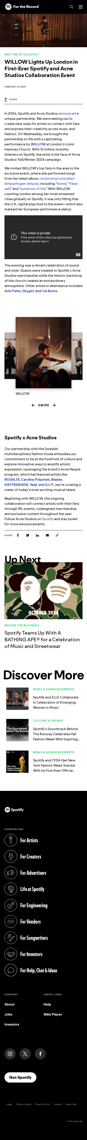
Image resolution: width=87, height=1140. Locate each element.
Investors (11, 1024)
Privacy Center (23, 1104)
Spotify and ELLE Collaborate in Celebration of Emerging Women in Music (56, 702)
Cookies (57, 1104)
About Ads (71, 1104)
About (9, 1004)
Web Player (53, 1014)
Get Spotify (22, 1077)
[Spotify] (21, 7)
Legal (9, 1104)
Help (47, 1004)
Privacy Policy (42, 1104)
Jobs (8, 1014)
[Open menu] (81, 6)
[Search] (71, 7)
